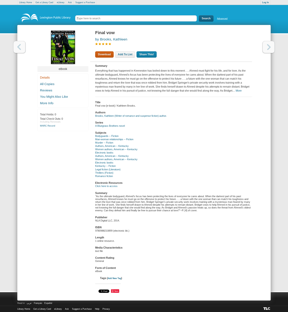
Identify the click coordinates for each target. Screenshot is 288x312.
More (239, 90)
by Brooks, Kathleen (111, 39)
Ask (70, 2)
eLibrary (60, 2)
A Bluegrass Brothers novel (110, 125)
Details (45, 77)
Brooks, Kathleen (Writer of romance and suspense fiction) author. (131, 115)
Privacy (106, 309)
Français (38, 303)
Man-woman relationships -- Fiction (114, 139)
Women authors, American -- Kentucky (116, 149)
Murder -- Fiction (104, 142)
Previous (19, 47)
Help (97, 309)
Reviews (46, 90)
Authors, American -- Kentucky (112, 146)
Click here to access (106, 186)
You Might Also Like (54, 96)
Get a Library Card (44, 2)
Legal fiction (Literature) (107, 169)
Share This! (146, 54)
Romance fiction (104, 176)
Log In (265, 2)
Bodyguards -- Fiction (106, 136)
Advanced (222, 18)
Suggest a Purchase (85, 2)
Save (116, 291)
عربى (29, 303)
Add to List (125, 54)
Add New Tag (114, 278)
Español (48, 303)
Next (268, 47)
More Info (47, 103)
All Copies (47, 84)
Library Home (25, 2)
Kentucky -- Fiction (105, 165)
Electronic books (104, 152)
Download (104, 54)
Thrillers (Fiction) (104, 172)
